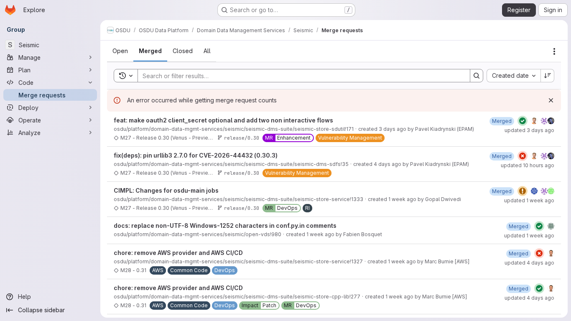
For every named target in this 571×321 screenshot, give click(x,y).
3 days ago (392, 129)
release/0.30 (241, 138)
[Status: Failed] (522, 156)
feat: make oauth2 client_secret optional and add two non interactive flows (223, 120)
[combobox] (513, 75)
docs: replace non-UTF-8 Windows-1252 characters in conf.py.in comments (225, 225)
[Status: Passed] (522, 121)
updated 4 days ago (529, 263)
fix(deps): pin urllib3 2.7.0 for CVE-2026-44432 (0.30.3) (196, 155)
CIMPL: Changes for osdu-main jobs (166, 190)
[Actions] (554, 51)
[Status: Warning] (522, 191)
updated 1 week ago (529, 200)
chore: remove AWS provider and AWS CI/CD (178, 252)
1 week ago (402, 199)
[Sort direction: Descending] (547, 75)
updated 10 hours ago (527, 165)
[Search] (476, 75)
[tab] (120, 51)
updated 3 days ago (529, 130)
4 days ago (387, 164)
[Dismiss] (551, 100)
